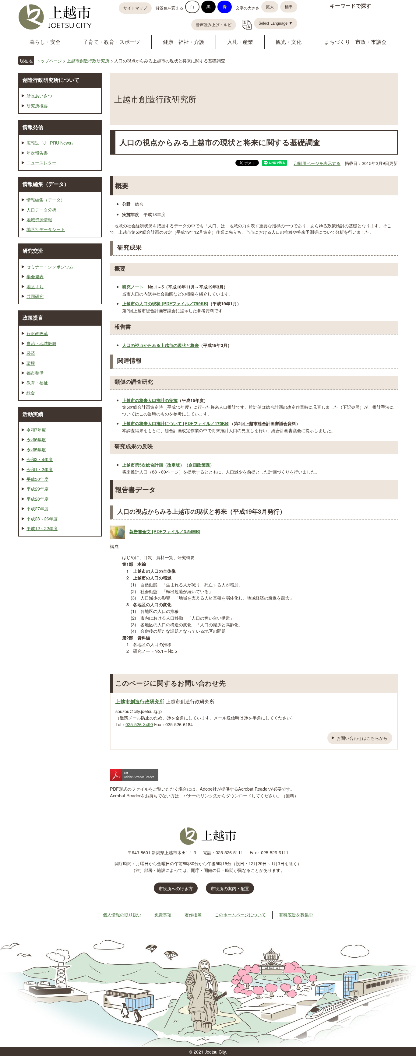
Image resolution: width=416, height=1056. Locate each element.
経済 (30, 353)
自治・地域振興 (41, 343)
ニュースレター (41, 162)
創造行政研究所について (51, 79)
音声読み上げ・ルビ (213, 24)
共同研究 (35, 296)
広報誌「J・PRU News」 (50, 142)
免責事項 (162, 914)
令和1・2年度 (39, 469)
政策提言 (33, 317)
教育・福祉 (37, 382)
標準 (289, 6)
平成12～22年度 (42, 528)
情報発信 (33, 127)
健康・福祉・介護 (183, 41)
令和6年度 (36, 439)
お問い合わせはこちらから (362, 738)
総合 (30, 392)
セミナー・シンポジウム (49, 266)
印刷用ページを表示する (317, 163)
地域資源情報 (39, 219)
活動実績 (33, 414)
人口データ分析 (41, 209)
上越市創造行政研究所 (88, 60)
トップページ (49, 60)
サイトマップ (135, 8)
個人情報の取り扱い (122, 914)
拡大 (270, 6)
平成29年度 (37, 488)
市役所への (176, 888)
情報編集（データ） (46, 183)
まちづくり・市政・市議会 (355, 41)
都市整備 (35, 372)
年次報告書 (37, 152)
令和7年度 (36, 429)
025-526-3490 (139, 724)
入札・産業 (240, 41)
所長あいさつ (39, 95)
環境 (30, 363)
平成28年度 (37, 498)
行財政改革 (37, 333)
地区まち (35, 286)
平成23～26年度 (42, 518)
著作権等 (193, 914)
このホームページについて (240, 914)
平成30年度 (37, 479)
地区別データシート (45, 229)
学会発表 (35, 276)
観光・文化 (288, 41)
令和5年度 (36, 449)
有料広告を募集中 (296, 914)
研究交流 (33, 250)
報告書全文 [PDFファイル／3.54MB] (164, 531)
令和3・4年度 (39, 459)
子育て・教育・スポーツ (111, 41)
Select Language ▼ (276, 23)
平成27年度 (37, 508)
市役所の (230, 888)
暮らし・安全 (45, 41)
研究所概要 (37, 105)
